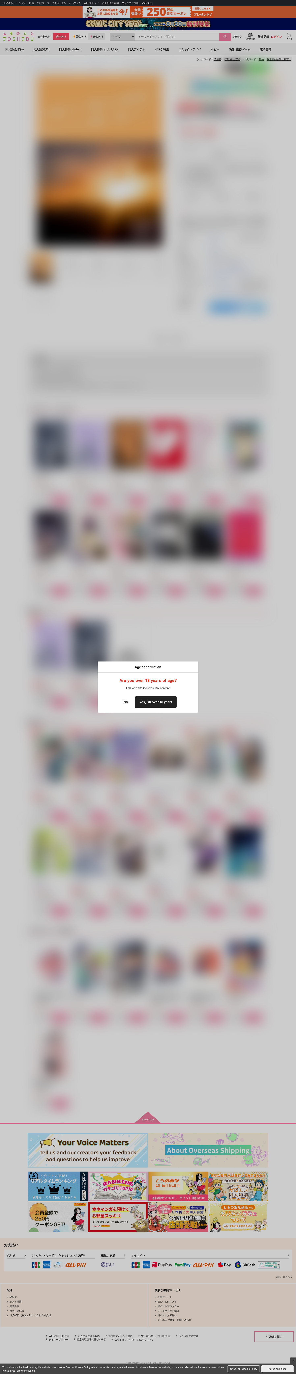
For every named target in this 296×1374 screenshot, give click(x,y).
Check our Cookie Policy (243, 1368)
